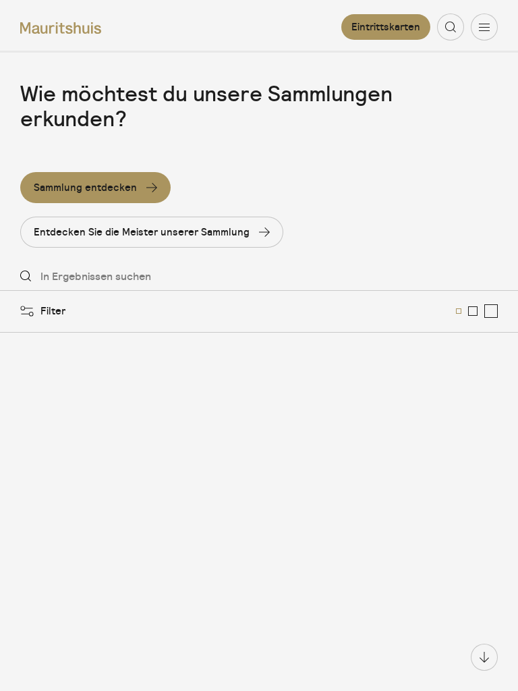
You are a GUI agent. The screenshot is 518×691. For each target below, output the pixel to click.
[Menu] (484, 26)
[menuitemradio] (458, 311)
